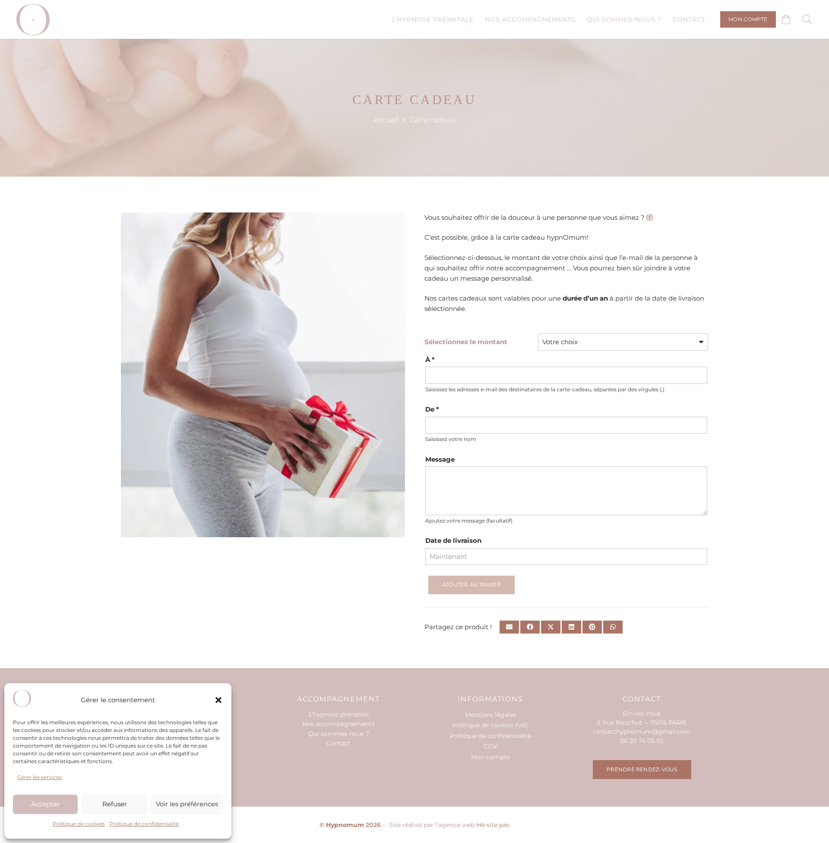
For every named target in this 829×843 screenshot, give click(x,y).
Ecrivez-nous (642, 713)
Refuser (114, 804)
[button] (218, 700)
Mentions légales (490, 715)
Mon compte (490, 757)
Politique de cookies (79, 824)
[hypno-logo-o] (33, 19)
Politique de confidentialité (144, 824)
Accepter (45, 804)
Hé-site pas (492, 825)
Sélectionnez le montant (465, 342)
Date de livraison (453, 540)
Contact (338, 743)
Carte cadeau (433, 120)
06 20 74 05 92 (642, 741)
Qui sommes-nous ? (338, 734)
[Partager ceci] (530, 627)
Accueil (386, 120)
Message (440, 459)
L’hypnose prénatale (339, 714)
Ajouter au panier (471, 584)
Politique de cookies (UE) (490, 725)
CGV (490, 746)
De (432, 409)
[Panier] (786, 19)
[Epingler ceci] (592, 627)
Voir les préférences (187, 804)
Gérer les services (39, 777)
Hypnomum (345, 825)
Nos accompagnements (338, 724)
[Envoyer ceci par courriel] (509, 627)
